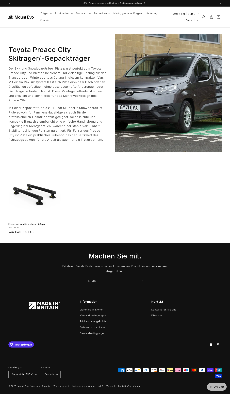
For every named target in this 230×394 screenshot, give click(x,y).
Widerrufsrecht (61, 386)
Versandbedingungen (93, 315)
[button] (45, 13)
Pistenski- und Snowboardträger (26, 224)
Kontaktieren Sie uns (163, 309)
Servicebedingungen (92, 333)
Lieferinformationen (91, 309)
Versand (110, 386)
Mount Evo (23, 386)
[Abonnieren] (141, 281)
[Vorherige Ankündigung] (9, 3)
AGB (100, 386)
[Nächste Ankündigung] (220, 3)
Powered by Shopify (39, 386)
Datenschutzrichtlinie (92, 327)
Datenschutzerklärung (83, 386)
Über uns (156, 315)
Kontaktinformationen (129, 386)
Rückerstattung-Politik (93, 321)
